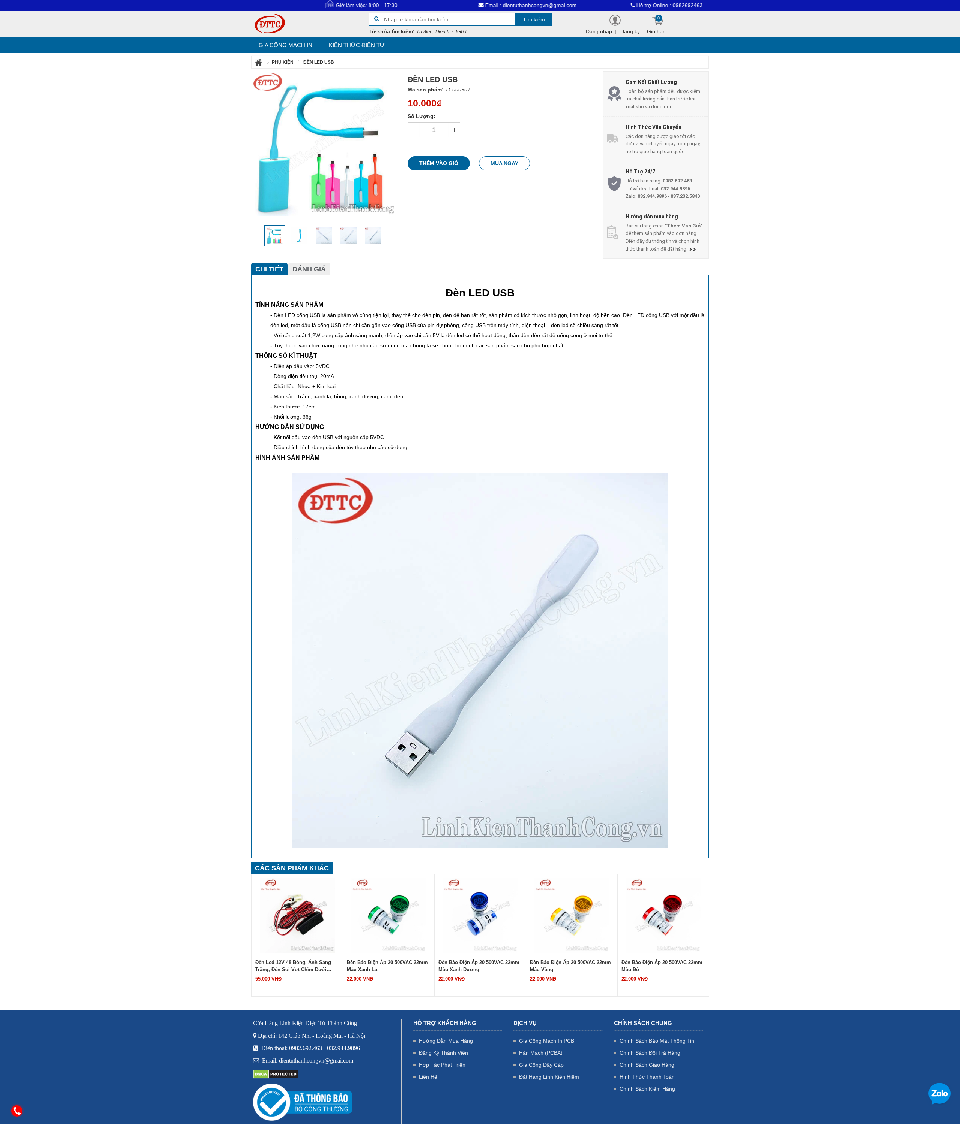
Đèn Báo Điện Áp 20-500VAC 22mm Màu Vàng (478, 966)
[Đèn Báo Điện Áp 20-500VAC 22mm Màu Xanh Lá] (297, 915)
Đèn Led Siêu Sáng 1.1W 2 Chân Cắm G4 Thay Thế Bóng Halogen (659, 966)
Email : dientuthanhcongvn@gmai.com (486, 5)
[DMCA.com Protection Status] (275, 1074)
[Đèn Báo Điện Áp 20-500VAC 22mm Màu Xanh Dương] (388, 915)
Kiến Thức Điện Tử (357, 45)
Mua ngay (504, 163)
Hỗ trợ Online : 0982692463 (625, 5)
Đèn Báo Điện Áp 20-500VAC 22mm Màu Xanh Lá (295, 966)
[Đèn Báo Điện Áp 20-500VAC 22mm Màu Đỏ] (571, 915)
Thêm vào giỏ (438, 163)
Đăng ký (630, 31)
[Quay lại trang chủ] (259, 62)
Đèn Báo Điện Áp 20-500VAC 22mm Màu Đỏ (570, 966)
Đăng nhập (599, 31)
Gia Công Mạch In (285, 45)
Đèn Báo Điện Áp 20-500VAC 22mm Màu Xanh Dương (387, 966)
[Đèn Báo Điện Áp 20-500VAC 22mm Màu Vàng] (480, 915)
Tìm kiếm (534, 19)
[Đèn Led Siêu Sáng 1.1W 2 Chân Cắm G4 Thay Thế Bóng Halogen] (663, 915)
